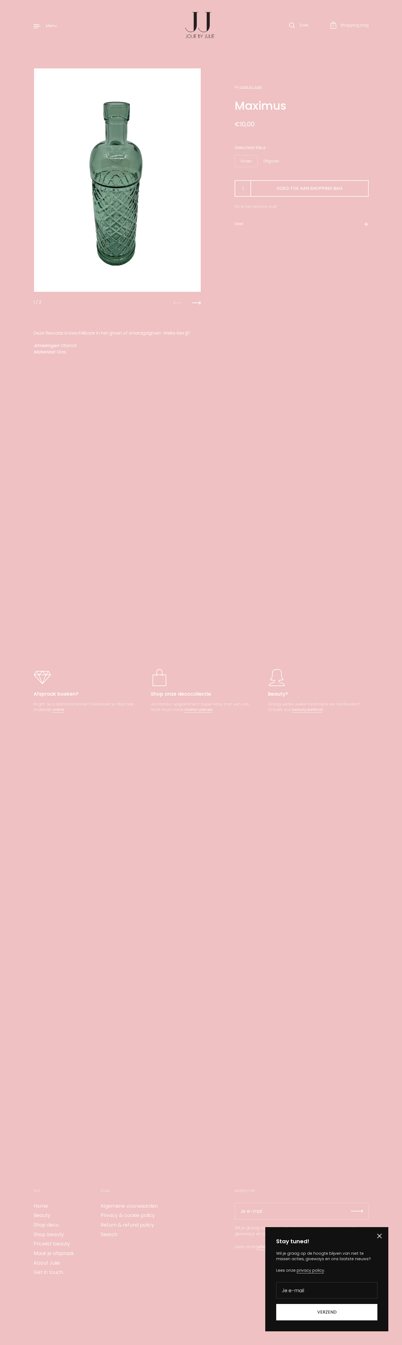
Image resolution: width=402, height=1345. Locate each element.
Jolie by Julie (251, 87)
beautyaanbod (307, 709)
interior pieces (198, 709)
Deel (239, 223)
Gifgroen (271, 161)
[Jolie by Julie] (201, 25)
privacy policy (310, 1270)
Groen (246, 161)
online (58, 709)
